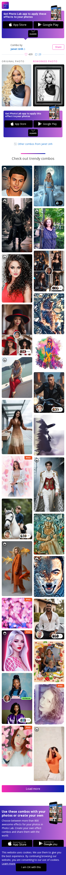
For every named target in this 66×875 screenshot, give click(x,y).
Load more (33, 789)
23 (39, 54)
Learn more (8, 863)
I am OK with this (31, 867)
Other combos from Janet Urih (34, 144)
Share (58, 47)
